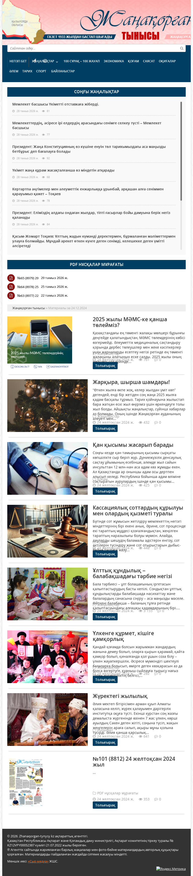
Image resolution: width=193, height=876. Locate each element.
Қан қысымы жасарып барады (133, 444)
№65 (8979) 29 (27, 278)
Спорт (41, 71)
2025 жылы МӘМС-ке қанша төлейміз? (130, 322)
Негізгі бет (18, 61)
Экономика (114, 61)
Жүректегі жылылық (120, 695)
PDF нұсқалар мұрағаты (96, 264)
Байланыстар (63, 71)
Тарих (27, 71)
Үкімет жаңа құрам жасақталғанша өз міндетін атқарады (63, 170)
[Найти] (181, 48)
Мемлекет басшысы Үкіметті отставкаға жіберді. (55, 104)
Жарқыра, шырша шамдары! (131, 382)
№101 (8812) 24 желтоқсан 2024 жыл (134, 761)
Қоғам (133, 61)
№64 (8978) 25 (27, 287)
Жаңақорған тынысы (115, 22)
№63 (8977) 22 (27, 295)
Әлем (13, 71)
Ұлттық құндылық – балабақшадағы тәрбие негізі (132, 573)
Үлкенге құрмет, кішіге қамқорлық (123, 636)
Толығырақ (105, 365)
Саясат (149, 61)
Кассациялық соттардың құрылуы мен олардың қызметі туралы (138, 510)
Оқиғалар (167, 61)
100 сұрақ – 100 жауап (82, 61)
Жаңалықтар (43, 61)
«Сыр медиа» (38, 861)
